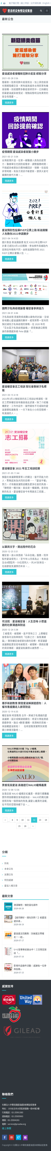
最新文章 (7, 896)
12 (34, 819)
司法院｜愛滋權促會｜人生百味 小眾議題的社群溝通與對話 (24, 623)
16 (25, 826)
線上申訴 (25, 3)
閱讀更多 (9, 102)
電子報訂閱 (14, 3)
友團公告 (8, 874)
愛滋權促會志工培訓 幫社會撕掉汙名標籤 (24, 388)
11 (28, 819)
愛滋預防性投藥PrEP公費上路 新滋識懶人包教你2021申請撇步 (25, 231)
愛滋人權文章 (10, 885)
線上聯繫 (6, 1128)
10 (22, 819)
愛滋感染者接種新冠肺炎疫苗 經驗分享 (24, 73)
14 (46, 819)
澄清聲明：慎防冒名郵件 (26, 904)
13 (40, 819)
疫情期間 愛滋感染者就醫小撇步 (20, 151)
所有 (6, 863)
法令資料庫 (36, 3)
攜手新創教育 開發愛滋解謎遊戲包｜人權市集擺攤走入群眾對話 (24, 704)
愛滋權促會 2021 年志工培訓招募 (21, 468)
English (46, 3)
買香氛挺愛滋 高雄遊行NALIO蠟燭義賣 (24, 785)
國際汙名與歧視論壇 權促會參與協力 (23, 308)
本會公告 (8, 868)
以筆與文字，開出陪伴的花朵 (19, 546)
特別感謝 (8, 880)
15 (19, 826)
